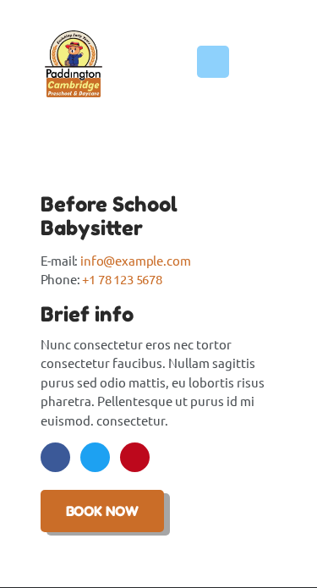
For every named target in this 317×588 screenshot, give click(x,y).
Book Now (102, 511)
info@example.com (135, 260)
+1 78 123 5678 (122, 279)
